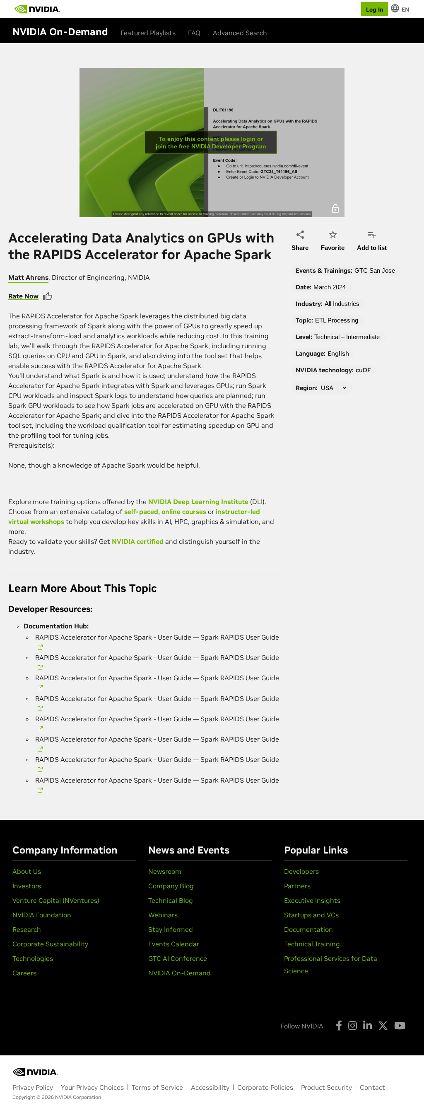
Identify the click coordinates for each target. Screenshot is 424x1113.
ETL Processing (336, 320)
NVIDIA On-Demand (179, 973)
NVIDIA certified (138, 541)
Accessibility (210, 1087)
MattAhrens (28, 277)
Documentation (308, 929)
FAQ (194, 33)
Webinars (163, 915)
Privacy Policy (32, 1087)
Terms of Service (157, 1087)
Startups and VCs (311, 915)
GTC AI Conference (177, 958)
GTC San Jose (374, 270)
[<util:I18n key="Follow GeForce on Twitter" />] (383, 1026)
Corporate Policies (265, 1087)
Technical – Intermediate (347, 337)
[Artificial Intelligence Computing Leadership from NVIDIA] (37, 9)
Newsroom (164, 871)
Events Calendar (173, 944)
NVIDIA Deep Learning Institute (198, 501)
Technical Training (312, 944)
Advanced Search (240, 33)
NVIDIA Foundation (41, 915)
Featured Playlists (148, 33)
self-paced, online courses (165, 511)
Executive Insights (312, 900)
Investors (26, 886)
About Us (26, 871)
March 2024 (329, 287)
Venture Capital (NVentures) (55, 900)
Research (26, 929)
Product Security (326, 1087)
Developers (301, 871)
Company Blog (171, 886)
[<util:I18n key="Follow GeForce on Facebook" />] (339, 1026)
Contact (372, 1087)
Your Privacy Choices (92, 1087)
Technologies (32, 958)
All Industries (342, 304)
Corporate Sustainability (50, 944)
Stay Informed (170, 929)
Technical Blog (170, 900)
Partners (297, 886)
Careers (24, 973)
